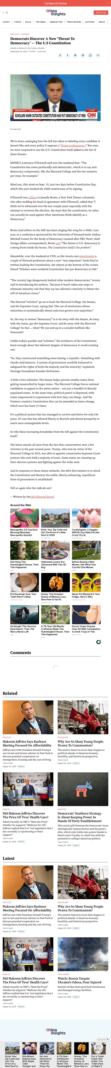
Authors (89, 22)
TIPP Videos (63, 974)
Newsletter (56, 22)
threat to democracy (73, 145)
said (58, 243)
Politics (14, 34)
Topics (17, 22)
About (102, 22)
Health (6, 809)
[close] (108, 3)
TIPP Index (41, 22)
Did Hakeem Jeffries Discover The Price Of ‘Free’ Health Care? (25, 815)
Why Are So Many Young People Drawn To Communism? (80, 743)
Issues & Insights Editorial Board (27, 48)
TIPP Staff (8, 763)
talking (32, 197)
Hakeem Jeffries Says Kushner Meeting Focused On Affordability (27, 743)
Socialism (63, 737)
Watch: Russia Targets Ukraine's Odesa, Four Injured (79, 980)
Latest (6, 22)
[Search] (7, 12)
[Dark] (4, 12)
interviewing (86, 256)
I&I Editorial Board (42, 497)
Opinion (25, 34)
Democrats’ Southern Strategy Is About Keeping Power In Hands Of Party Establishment (80, 817)
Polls (28, 22)
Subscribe (101, 12)
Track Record (74, 22)
